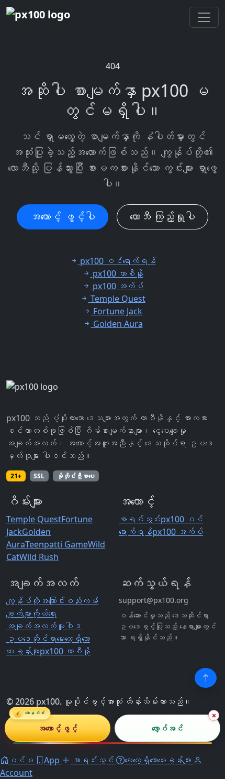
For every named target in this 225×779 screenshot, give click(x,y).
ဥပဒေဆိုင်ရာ (31, 638)
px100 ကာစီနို (65, 651)
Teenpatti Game (56, 544)
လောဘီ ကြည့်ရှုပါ (162, 217)
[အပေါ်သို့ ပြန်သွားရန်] (206, 678)
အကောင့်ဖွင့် (57, 727)
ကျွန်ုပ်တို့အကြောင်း (35, 601)
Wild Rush (39, 557)
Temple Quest (33, 519)
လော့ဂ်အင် (168, 727)
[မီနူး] (204, 17)
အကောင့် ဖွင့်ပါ (62, 217)
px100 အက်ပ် (177, 531)
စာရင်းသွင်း (140, 519)
